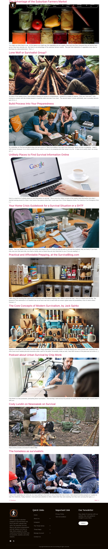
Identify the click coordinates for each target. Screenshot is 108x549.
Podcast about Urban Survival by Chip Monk (35, 354)
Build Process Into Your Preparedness (31, 103)
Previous (12, 500)
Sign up (83, 523)
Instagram (47, 5)
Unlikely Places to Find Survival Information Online (39, 154)
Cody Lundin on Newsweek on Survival (32, 404)
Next (97, 500)
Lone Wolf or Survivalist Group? (27, 52)
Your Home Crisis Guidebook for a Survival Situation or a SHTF (46, 205)
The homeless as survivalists (26, 451)
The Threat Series (56, 5)
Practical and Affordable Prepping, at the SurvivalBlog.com (44, 254)
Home (30, 5)
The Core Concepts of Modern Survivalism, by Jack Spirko (44, 305)
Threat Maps (68, 5)
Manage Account (79, 5)
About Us (37, 5)
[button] (42, 518)
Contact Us (92, 5)
